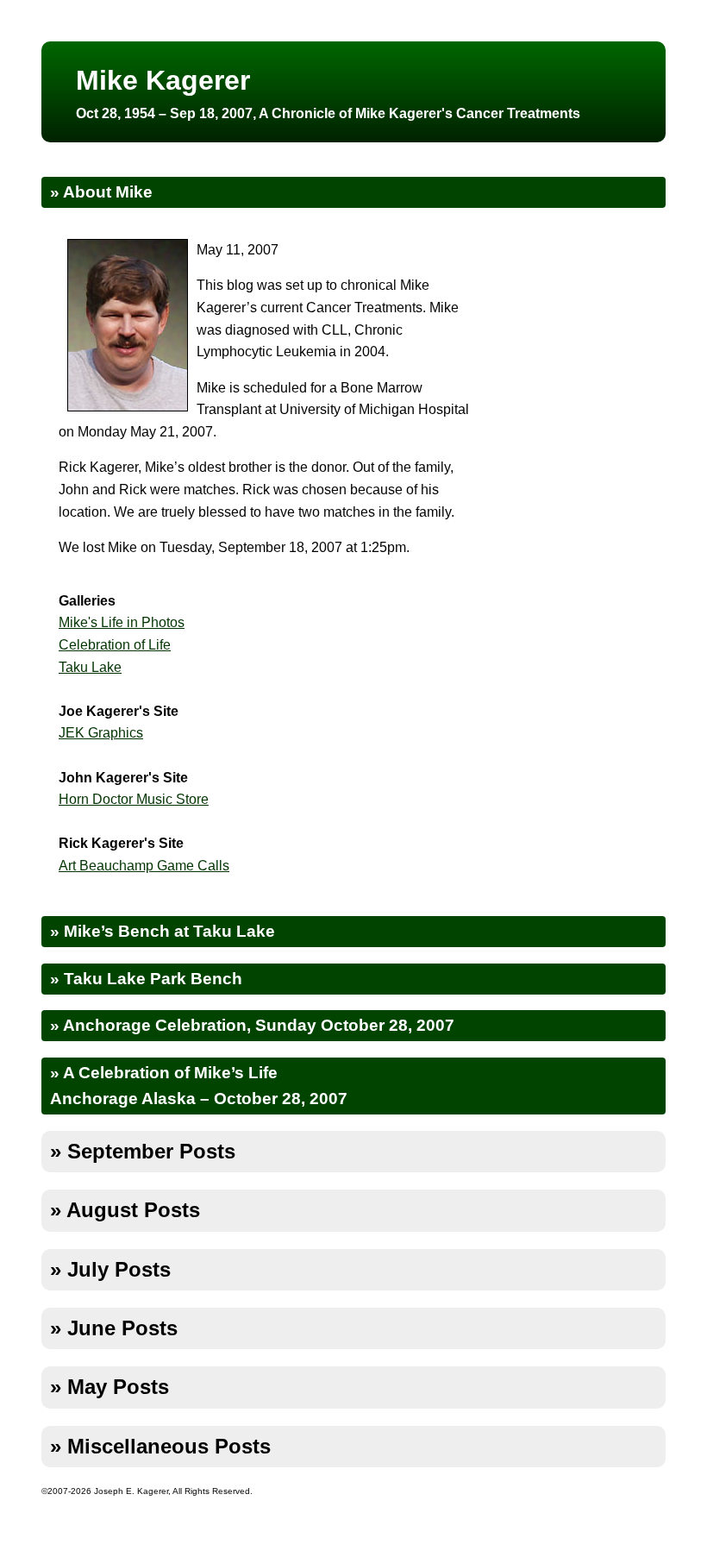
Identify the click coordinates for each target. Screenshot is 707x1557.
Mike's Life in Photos (122, 622)
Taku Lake (90, 667)
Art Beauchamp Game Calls (144, 865)
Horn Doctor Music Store (134, 799)
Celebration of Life (115, 644)
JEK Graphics (101, 732)
